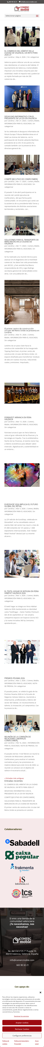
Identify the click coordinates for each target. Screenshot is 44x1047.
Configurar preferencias (22, 1035)
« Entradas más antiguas (14, 778)
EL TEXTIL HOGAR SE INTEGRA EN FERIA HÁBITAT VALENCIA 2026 (21, 592)
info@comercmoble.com (22, 960)
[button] (40, 992)
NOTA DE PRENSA (27, 746)
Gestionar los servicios (21, 1016)
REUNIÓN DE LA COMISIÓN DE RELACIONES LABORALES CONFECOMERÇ (17, 738)
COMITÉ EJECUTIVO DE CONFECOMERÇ (21, 179)
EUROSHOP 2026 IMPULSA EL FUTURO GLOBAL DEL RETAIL (21, 505)
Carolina (11, 57)
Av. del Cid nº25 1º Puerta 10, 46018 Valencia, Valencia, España (22, 952)
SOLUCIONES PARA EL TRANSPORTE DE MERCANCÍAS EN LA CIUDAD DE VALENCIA (21, 242)
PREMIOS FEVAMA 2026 (14, 678)
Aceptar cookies (22, 1022)
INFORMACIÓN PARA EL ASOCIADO (18, 123)
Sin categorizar (33, 57)
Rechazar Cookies (22, 1029)
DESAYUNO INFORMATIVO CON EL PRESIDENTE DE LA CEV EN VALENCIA (20, 117)
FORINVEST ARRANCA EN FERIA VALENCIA (17, 418)
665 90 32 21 (22, 965)
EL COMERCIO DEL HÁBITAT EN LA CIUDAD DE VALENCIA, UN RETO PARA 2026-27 (21, 53)
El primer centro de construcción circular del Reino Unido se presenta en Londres (21, 330)
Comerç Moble (33, 121)
